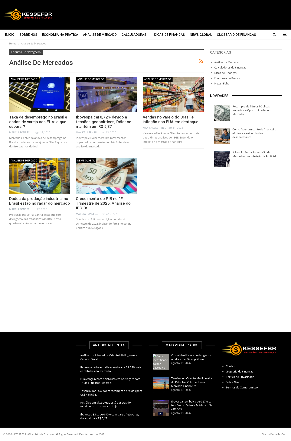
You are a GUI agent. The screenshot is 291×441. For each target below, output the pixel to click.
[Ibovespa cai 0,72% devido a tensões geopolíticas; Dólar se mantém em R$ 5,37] (106, 94)
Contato (231, 366)
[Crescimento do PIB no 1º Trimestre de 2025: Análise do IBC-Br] (106, 175)
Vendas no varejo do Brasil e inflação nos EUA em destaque (170, 119)
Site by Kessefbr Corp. (275, 434)
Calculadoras (134, 35)
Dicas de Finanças (169, 35)
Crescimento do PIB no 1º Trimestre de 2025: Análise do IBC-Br (103, 203)
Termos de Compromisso (242, 387)
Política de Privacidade (240, 377)
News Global (201, 35)
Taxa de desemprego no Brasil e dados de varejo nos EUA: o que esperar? (38, 122)
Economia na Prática (60, 35)
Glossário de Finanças (236, 35)
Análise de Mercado (100, 35)
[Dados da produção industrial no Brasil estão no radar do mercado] (39, 175)
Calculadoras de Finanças (230, 67)
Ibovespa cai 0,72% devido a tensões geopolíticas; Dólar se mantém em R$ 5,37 (103, 122)
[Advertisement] (194, 14)
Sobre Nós (28, 35)
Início (9, 35)
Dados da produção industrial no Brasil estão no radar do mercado (39, 201)
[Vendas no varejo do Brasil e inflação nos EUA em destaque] (173, 94)
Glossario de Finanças (239, 371)
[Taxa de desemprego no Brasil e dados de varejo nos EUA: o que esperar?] (39, 94)
